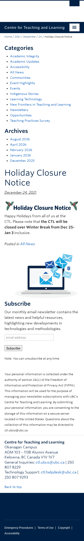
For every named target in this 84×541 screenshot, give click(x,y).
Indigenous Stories (24, 94)
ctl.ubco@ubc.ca (50, 462)
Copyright (64, 527)
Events (15, 88)
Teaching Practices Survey (30, 120)
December (29, 36)
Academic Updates (24, 61)
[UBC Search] (74, 6)
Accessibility (20, 67)
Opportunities (21, 115)
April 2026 (18, 144)
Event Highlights (22, 83)
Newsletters (19, 110)
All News (17, 72)
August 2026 (20, 139)
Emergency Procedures (18, 527)
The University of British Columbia (30, 9)
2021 (17, 36)
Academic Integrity (24, 56)
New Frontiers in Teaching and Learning (40, 104)
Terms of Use (46, 527)
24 (40, 36)
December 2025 (22, 160)
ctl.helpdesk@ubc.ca (58, 472)
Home (8, 36)
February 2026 (21, 150)
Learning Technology (26, 99)
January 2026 (20, 155)
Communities (20, 77)
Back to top (13, 487)
